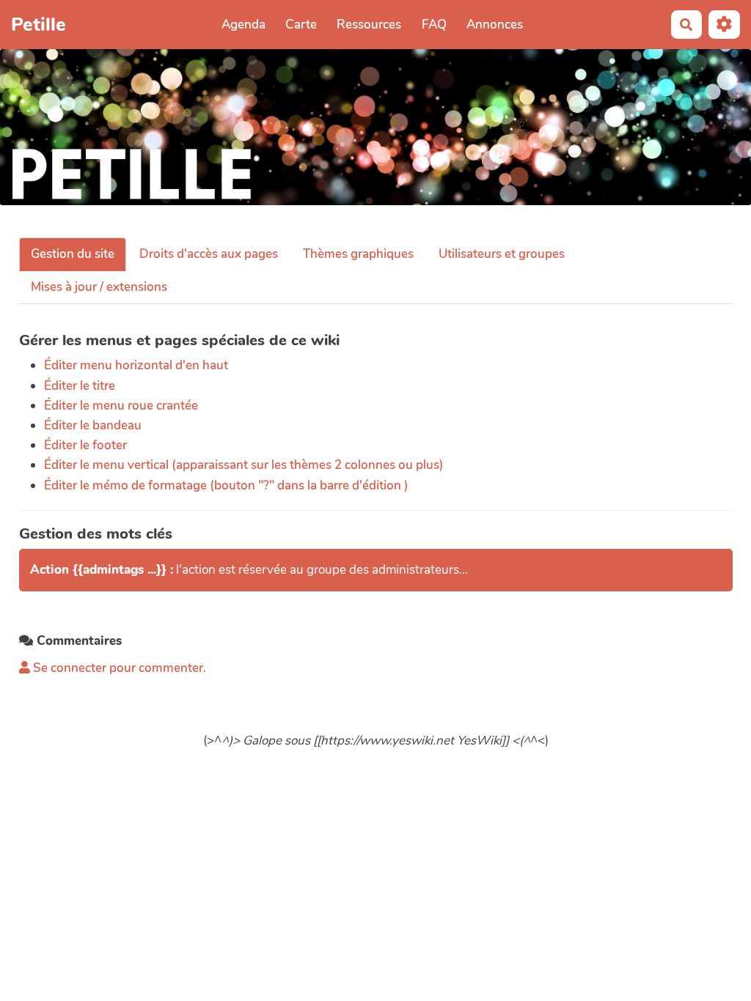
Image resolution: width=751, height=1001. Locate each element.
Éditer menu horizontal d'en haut (136, 365)
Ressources (369, 24)
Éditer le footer (85, 445)
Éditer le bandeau (93, 425)
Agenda (243, 24)
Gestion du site (72, 253)
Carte (301, 24)
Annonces (494, 24)
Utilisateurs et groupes (502, 253)
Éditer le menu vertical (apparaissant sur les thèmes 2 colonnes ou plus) (244, 465)
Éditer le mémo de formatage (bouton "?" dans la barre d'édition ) (226, 485)
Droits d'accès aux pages (208, 253)
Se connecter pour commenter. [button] (118, 668)
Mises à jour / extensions (99, 286)
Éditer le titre (79, 385)
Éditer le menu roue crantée (121, 405)
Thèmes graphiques (358, 253)
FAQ (434, 24)
